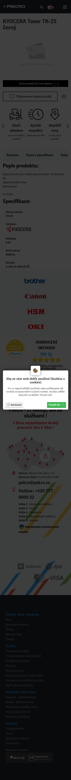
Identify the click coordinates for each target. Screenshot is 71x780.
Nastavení (16, 404)
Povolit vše (54, 404)
